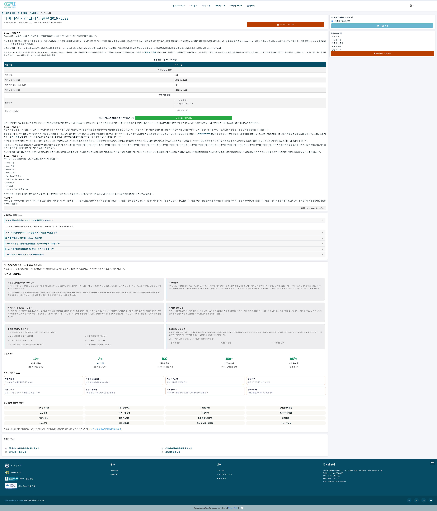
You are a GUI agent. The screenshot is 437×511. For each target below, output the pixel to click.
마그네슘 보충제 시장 (17, 452)
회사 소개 (15, 137)
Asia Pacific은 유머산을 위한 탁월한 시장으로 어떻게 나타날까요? (32, 243)
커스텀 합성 (34, 13)
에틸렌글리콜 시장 (172, 452)
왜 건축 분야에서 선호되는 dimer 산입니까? (23, 238)
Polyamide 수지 (204, 134)
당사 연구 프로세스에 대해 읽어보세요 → (105, 429)
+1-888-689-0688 (336, 473)
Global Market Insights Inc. (14, 500)
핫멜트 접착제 (150, 52)
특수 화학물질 (22, 13)
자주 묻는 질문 (337, 43)
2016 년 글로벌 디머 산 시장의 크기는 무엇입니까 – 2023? (29, 220)
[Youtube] (430, 500)
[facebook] (423, 500)
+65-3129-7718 (333, 478)
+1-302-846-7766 (333, 476)
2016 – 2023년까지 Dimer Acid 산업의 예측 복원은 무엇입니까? (31, 232)
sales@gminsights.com (337, 481)
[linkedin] (409, 500)
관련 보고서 (336, 49)
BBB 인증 (100, 363)
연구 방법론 (336, 46)
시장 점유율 (336, 40)
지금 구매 (384, 25)
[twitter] (416, 500)
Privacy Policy (233, 508)
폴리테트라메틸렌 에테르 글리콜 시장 (24, 448)
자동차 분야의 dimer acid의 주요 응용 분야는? (24, 254)
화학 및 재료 (10, 13)
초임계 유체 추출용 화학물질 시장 (178, 448)
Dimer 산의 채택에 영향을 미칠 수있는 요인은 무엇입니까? (29, 249)
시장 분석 (335, 36)
